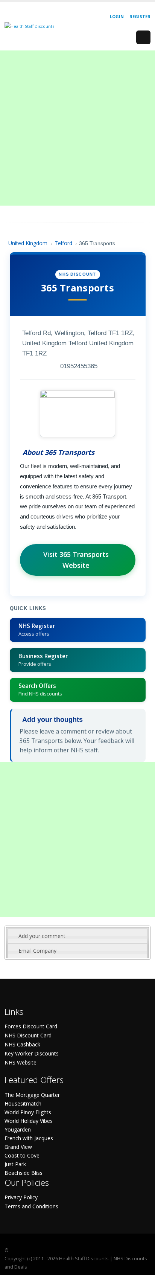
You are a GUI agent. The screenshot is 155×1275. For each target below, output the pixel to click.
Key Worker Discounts (32, 1053)
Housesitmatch (23, 1103)
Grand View (18, 1146)
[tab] (77, 936)
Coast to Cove (22, 1155)
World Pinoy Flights (28, 1112)
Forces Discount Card (31, 1026)
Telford (63, 243)
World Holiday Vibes (29, 1120)
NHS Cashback (22, 1044)
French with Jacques (29, 1138)
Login (117, 16)
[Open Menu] (143, 37)
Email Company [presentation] (37, 950)
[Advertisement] (77, 128)
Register (139, 16)
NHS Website (20, 1062)
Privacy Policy (21, 1197)
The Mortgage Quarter (32, 1094)
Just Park (15, 1164)
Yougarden (18, 1129)
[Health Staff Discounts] (29, 26)
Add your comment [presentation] (41, 935)
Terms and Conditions (31, 1206)
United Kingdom (27, 243)
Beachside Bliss (24, 1172)
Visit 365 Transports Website (76, 560)
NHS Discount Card (28, 1035)
